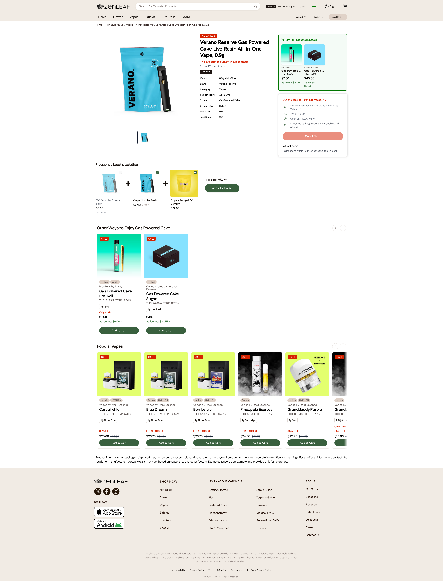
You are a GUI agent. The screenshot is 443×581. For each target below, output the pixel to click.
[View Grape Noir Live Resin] (147, 183)
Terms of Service (217, 570)
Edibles (150, 17)
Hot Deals (166, 490)
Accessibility (178, 570)
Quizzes (261, 528)
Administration (218, 520)
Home (99, 24)
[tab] (144, 137)
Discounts (312, 520)
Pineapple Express (256, 409)
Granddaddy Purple (304, 409)
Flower (118, 17)
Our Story (312, 489)
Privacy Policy (196, 570)
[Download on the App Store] (120, 512)
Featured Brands (219, 505)
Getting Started (218, 490)
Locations (312, 497)
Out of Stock (313, 136)
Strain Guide (264, 490)
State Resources (219, 528)
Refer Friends (314, 512)
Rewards (311, 504)
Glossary (261, 505)
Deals (102, 17)
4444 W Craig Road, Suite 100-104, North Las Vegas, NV (314, 107)
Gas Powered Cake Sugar (162, 296)
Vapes (134, 17)
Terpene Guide (265, 498)
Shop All (165, 528)
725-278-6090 (298, 114)
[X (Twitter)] (98, 491)
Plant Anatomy (218, 513)
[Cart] (344, 6)
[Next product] (343, 228)
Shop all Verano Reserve (213, 66)
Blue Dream (156, 409)
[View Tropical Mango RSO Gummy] (184, 183)
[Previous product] (335, 228)
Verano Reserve (227, 83)
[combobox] (196, 6)
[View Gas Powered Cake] (109, 183)
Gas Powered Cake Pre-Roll (115, 293)
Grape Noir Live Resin (145, 200)
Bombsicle (202, 409)
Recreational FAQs (267, 520)
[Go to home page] (120, 480)
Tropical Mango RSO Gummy (182, 202)
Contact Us (312, 535)
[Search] (255, 6)
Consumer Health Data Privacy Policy (251, 570)
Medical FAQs (265, 513)
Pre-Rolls (168, 17)
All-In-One (224, 95)
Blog (211, 498)
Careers (311, 527)
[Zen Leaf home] (114, 6)
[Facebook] (107, 491)
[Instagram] (116, 491)
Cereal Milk (109, 409)
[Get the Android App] (120, 524)
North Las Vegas (114, 24)
